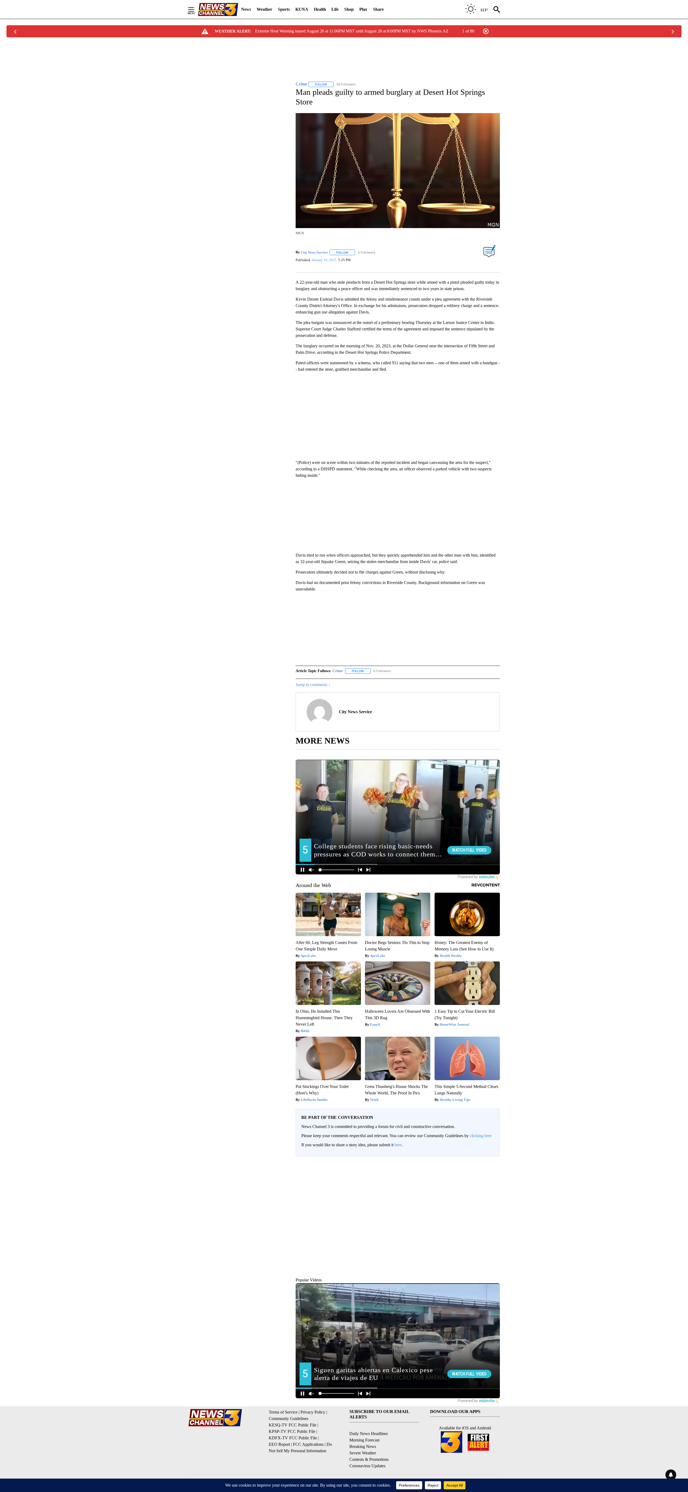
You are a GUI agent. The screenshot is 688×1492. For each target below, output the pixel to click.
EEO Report (279, 1448)
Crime (337, 675)
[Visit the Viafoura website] (488, 1261)
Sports (284, 9)
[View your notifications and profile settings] (494, 1206)
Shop (349, 9)
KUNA (301, 9)
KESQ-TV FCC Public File (292, 1429)
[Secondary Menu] (195, 9)
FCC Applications (308, 1448)
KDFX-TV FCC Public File (293, 1442)
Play (363, 9)
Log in (477, 1169)
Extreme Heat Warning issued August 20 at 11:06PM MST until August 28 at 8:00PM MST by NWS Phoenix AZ (352, 31)
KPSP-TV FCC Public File (292, 1435)
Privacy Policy (312, 1416)
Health (320, 9)
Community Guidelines (288, 1423)
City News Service (314, 249)
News (246, 9)
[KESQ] (218, 9)
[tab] (311, 1206)
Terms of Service (283, 1416)
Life (335, 9)
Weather (264, 9)
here (398, 1149)
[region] (398, 1215)
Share (378, 9)
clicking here (481, 1140)
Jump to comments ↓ (313, 689)
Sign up (490, 1169)
